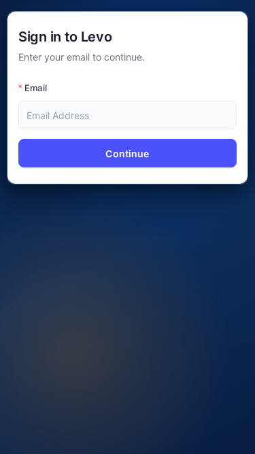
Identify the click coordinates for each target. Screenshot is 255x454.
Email (35, 87)
